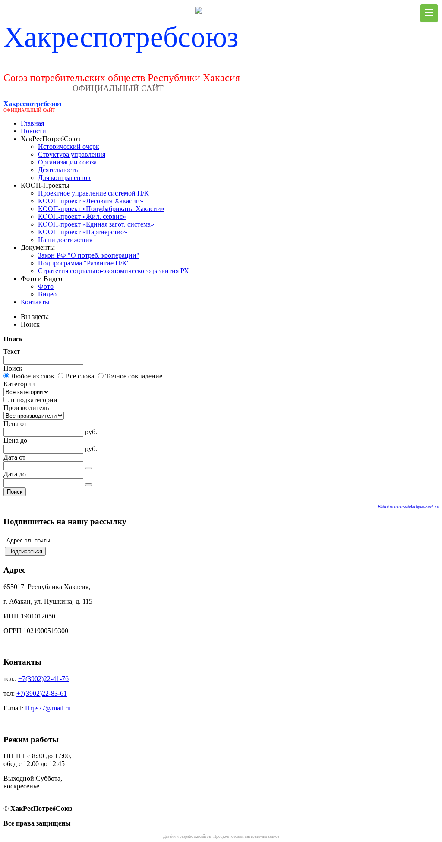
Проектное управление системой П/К (93, 193)
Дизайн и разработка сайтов (187, 836)
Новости (33, 131)
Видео (47, 294)
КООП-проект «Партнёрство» (82, 232)
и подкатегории (34, 400)
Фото (46, 286)
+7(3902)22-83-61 (41, 693)
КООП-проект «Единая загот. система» (96, 224)
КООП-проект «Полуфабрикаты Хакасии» (101, 208)
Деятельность (58, 169)
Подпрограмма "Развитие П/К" (84, 263)
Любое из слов (32, 376)
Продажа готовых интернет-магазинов (246, 836)
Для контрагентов (64, 177)
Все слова (79, 376)
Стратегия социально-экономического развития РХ (113, 270)
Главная (32, 123)
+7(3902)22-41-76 (43, 678)
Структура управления (71, 154)
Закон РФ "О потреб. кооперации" (88, 255)
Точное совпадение (133, 376)
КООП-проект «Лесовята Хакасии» (90, 201)
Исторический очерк (68, 146)
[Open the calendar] (88, 468)
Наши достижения (65, 239)
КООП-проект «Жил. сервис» (82, 216)
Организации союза (67, 162)
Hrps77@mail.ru (48, 708)
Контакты (35, 302)
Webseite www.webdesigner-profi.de (408, 507)
